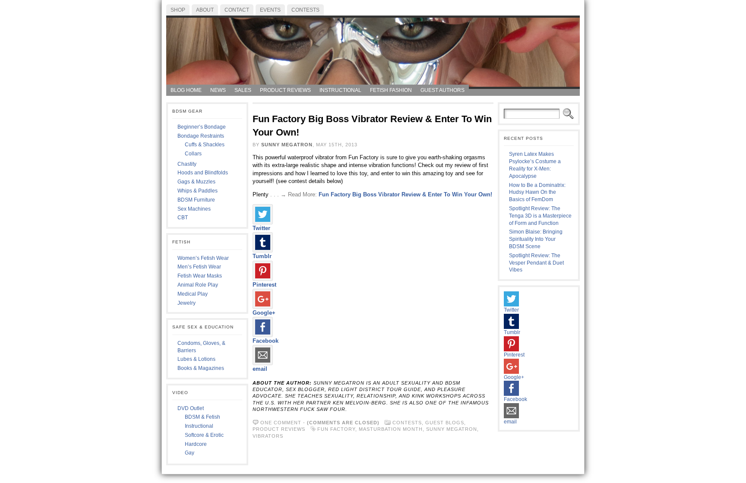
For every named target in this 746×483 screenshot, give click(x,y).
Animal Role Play (197, 285)
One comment (280, 422)
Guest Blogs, (445, 422)
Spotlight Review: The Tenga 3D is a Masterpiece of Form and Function (540, 215)
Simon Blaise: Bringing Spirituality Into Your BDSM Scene (536, 239)
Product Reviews (279, 429)
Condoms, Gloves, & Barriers (201, 347)
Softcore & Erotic (204, 435)
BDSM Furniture (196, 200)
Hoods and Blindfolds (202, 173)
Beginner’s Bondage (201, 127)
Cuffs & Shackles (204, 145)
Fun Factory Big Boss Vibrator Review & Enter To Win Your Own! (405, 194)
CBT (182, 218)
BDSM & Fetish (202, 417)
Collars (193, 154)
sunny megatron (451, 429)
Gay (189, 453)
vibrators (268, 436)
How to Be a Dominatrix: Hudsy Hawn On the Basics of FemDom (537, 192)
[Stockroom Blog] (373, 50)
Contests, (408, 422)
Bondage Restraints (200, 136)
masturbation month (391, 429)
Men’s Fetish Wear (199, 267)
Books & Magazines (200, 368)
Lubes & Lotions (196, 359)
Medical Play (192, 294)
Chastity (186, 164)
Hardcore (196, 444)
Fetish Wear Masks (199, 276)
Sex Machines (194, 209)
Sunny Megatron (287, 144)
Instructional (199, 426)
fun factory (336, 429)
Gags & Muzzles (196, 182)
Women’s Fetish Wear (203, 258)
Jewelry (186, 303)
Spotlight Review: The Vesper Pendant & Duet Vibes (536, 263)
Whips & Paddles (197, 191)
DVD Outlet (190, 408)
